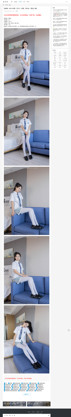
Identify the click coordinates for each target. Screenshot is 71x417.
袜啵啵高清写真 (30, 390)
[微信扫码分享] (10, 415)
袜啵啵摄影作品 (40, 384)
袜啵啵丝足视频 (25, 383)
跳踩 (55, 57)
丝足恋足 (15, 1)
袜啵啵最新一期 (15, 386)
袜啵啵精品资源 (32, 387)
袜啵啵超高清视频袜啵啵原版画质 (11, 390)
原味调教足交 (55, 63)
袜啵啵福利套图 (24, 387)
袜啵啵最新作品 (23, 386)
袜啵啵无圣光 (7, 386)
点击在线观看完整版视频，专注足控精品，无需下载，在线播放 (22, 15)
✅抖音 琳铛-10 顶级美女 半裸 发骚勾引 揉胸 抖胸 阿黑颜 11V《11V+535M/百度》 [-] (60, 30)
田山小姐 (65, 65)
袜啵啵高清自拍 (39, 390)
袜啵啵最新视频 (40, 386)
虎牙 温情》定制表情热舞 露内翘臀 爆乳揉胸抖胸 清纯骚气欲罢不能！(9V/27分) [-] (60, 25)
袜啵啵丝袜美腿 (17, 383)
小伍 (60, 60)
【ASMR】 (54, 55)
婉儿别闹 (65, 55)
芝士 (6, 383)
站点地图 (40, 413)
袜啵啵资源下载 (32, 389)
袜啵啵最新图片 (32, 386)
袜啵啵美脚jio (7, 389)
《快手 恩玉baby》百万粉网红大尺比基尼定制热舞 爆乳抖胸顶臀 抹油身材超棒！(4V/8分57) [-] (60, 40)
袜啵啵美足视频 (15, 389)
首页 (11, 1)
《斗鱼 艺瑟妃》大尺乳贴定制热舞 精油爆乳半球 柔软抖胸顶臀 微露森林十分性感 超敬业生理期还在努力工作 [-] (60, 44)
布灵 (65, 57)
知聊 (55, 58)
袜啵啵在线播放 (34, 383)
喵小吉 (60, 53)
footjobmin (60, 62)
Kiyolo (60, 57)
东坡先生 (55, 52)
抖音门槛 (65, 53)
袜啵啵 (17, 11)
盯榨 (65, 62)
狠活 (60, 67)
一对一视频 (65, 58)
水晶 (65, 63)
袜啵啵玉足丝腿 (16, 387)
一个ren (55, 53)
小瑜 (60, 52)
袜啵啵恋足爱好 (23, 384)
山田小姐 (60, 65)
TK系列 (27, 1)
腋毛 (55, 67)
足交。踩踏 (65, 60)
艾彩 (24, 1)
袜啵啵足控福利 (22, 390)
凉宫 (55, 65)
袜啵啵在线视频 (8, 384)
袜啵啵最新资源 (8, 387)
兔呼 (60, 58)
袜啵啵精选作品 (41, 387)
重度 (65, 67)
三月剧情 (60, 55)
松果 (55, 60)
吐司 (60, 63)
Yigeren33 (65, 52)
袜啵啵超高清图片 (40, 389)
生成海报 (6, 415)
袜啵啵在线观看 (42, 383)
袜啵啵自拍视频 (23, 389)
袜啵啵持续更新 (32, 384)
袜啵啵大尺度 (16, 384)
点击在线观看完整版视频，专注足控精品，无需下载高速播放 (18, 378)
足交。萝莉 (55, 62)
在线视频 (20, 1)
